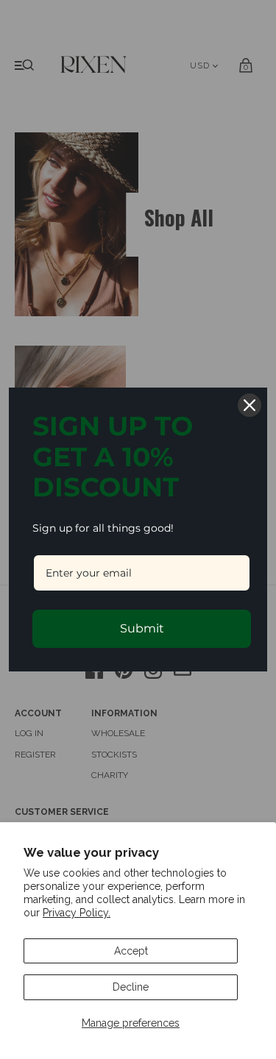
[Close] (249, 405)
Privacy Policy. (76, 913)
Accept (131, 951)
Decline (131, 987)
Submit (142, 628)
